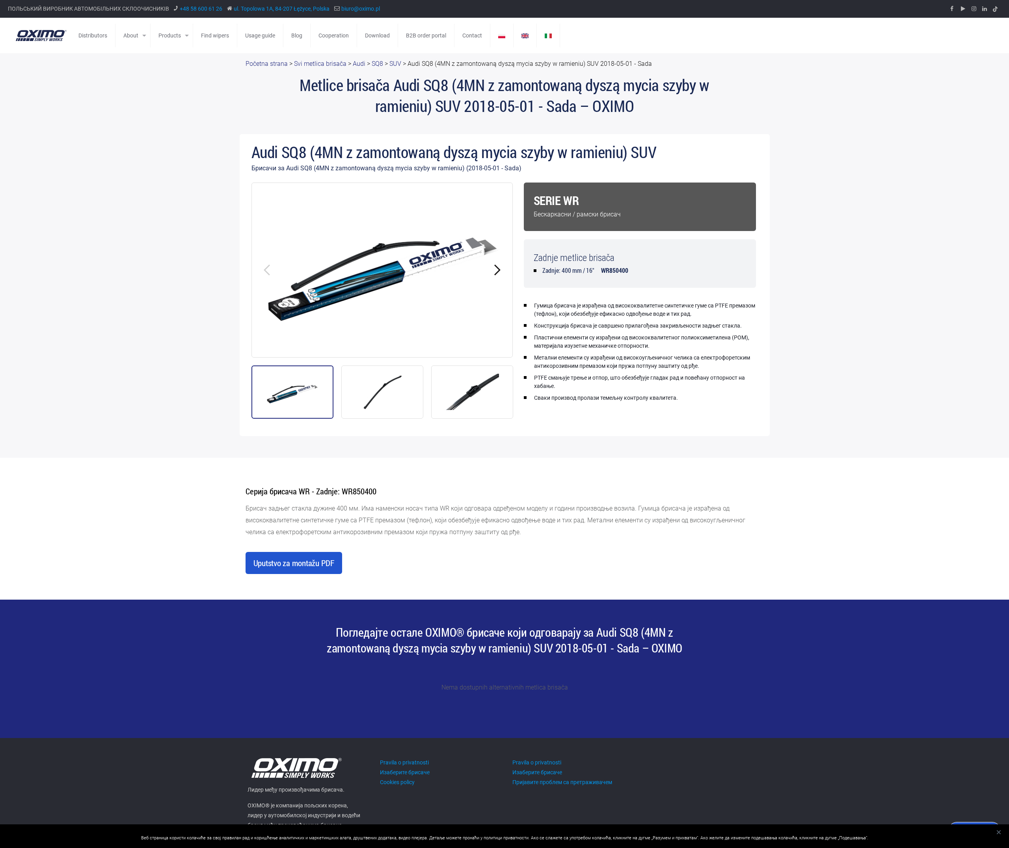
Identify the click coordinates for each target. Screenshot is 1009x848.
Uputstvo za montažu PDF (293, 562)
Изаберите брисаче (405, 772)
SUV (395, 63)
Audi (359, 63)
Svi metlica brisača (320, 63)
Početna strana (267, 63)
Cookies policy (397, 782)
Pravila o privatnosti (404, 762)
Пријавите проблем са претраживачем (562, 782)
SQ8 (377, 63)
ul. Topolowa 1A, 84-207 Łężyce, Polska (282, 9)
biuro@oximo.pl (360, 9)
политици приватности (506, 838)
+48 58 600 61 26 (201, 9)
